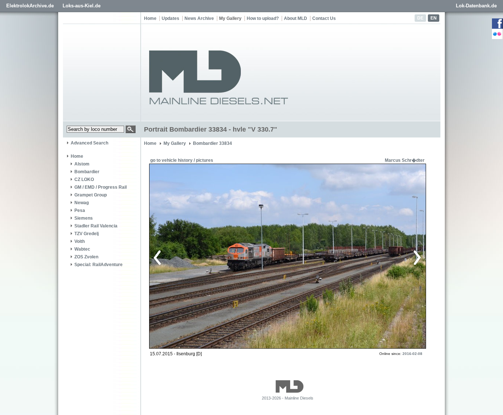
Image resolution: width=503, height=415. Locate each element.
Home (150, 18)
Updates (170, 18)
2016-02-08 (412, 354)
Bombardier (86, 171)
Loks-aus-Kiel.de (82, 5)
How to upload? (263, 18)
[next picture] (353, 256)
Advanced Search (89, 143)
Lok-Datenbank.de (476, 5)
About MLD (295, 18)
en (433, 18)
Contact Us (324, 18)
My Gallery (230, 18)
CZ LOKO (84, 179)
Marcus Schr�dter (405, 160)
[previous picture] (220, 256)
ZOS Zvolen (86, 256)
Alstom (81, 164)
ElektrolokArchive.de (30, 5)
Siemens (83, 218)
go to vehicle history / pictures (181, 160)
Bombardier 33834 (212, 143)
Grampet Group (90, 195)
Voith (79, 241)
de (420, 18)
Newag (81, 202)
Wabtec (82, 249)
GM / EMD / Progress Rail (100, 187)
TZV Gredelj (86, 233)
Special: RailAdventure (98, 264)
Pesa (79, 210)
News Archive (199, 18)
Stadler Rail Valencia (95, 226)
